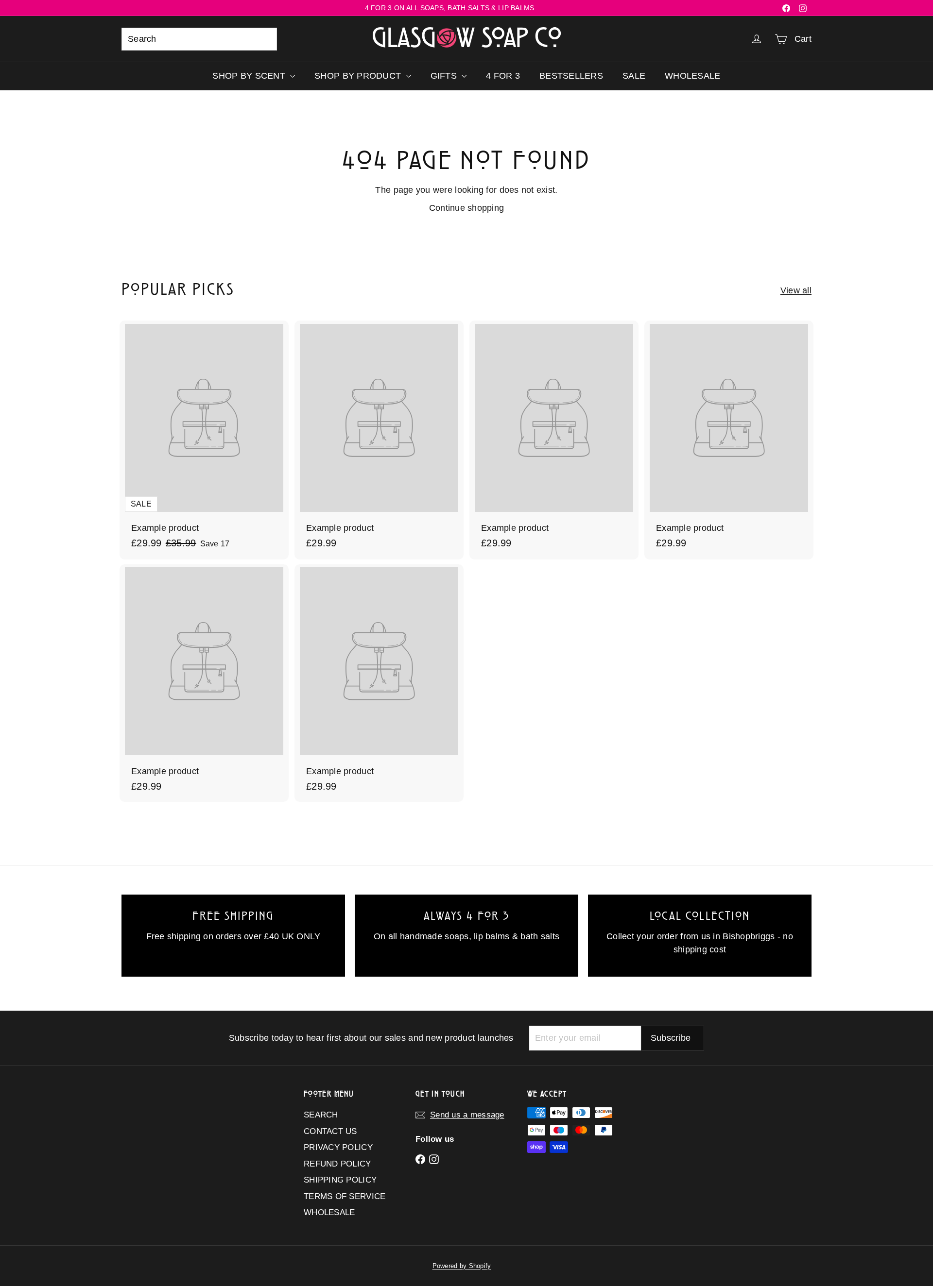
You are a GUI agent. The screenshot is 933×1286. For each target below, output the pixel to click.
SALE (633, 76)
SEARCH (321, 1114)
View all (796, 290)
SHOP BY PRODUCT (358, 76)
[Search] (265, 39)
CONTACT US (330, 1131)
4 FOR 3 (503, 76)
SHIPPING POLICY (340, 1179)
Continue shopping (466, 208)
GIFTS (445, 76)
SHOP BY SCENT (250, 76)
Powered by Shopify (461, 1265)
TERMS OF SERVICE (344, 1196)
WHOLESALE (692, 76)
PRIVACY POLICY (338, 1147)
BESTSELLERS (571, 76)
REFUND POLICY (337, 1163)
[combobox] (199, 39)
